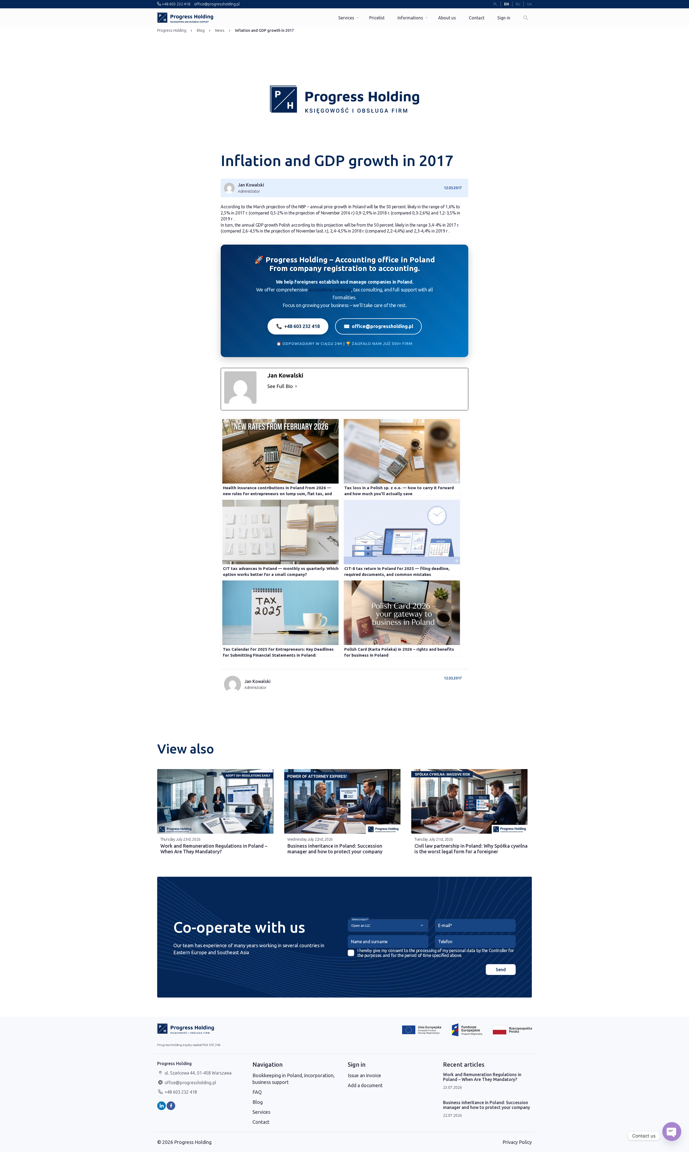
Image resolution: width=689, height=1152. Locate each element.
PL (495, 4)
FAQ (257, 1092)
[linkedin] (161, 1105)
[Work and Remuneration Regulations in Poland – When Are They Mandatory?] (217, 801)
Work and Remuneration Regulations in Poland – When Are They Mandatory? (213, 848)
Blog (201, 30)
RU (518, 4)
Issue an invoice (364, 1075)
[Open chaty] (671, 1135)
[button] (526, 18)
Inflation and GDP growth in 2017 (264, 30)
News (219, 30)
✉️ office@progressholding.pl (378, 326)
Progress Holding (171, 30)
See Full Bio (280, 386)
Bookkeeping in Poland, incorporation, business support (293, 1079)
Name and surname (369, 941)
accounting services (330, 289)
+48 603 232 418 (175, 4)
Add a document (365, 1085)
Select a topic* (360, 919)
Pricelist (377, 17)
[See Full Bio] (296, 386)
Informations (410, 17)
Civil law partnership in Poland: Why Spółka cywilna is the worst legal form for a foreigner (471, 848)
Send (501, 969)
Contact (476, 17)
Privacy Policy (517, 1142)
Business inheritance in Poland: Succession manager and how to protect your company (334, 848)
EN (506, 4)
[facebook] (171, 1105)
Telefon (445, 941)
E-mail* (445, 925)
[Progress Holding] (185, 17)
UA (529, 4)
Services (346, 17)
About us (447, 17)
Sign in (503, 17)
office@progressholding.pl (216, 4)
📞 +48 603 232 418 (298, 326)
